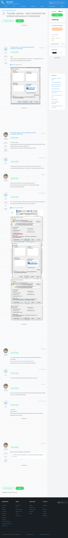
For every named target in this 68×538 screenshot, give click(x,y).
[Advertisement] (24, 35)
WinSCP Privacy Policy (44, 534)
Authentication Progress (55, 88)
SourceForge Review (55, 43)
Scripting (4, 519)
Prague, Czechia (5, 151)
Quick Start (4, 505)
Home (6, 6)
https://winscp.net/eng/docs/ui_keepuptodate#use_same (22, 361)
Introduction (23, 6)
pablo (6, 53)
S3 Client (4, 515)
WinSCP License (30, 534)
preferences (14, 456)
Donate (57, 14)
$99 (59, 17)
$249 (61, 17)
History (17, 513)
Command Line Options (6, 523)
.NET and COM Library (6, 521)
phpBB (30, 513)
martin (5, 138)
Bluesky (44, 511)
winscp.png (14, 64)
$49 (56, 17)
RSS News (45, 515)
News (14, 6)
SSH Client (4, 513)
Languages (4, 517)
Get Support (18, 505)
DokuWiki (31, 511)
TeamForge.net (32, 509)
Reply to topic (8, 20)
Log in (19, 20)
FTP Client (4, 509)
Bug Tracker (18, 515)
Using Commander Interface (56, 82)
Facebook (45, 505)
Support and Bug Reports (11, 10)
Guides (3, 507)
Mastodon (45, 509)
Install (42, 6)
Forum (61, 6)
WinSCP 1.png (15, 207)
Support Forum (19, 511)
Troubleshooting (19, 509)
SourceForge (32, 507)
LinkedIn (44, 513)
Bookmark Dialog (54, 99)
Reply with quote (14, 52)
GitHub (30, 505)
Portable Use (4, 525)
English (62, 502)
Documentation (52, 6)
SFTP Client (4, 511)
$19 (52, 17)
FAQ (16, 507)
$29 (54, 17)
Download (33, 6)
